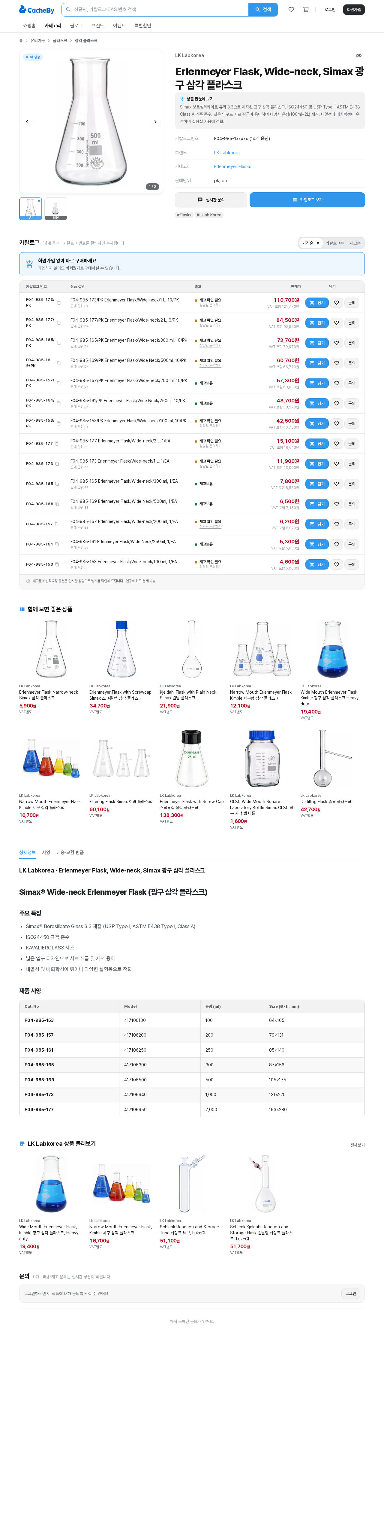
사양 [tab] (46, 852)
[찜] (291, 10)
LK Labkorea (189, 55)
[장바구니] (306, 10)
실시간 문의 (215, 199)
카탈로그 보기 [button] (311, 199)
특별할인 (143, 26)
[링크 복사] (359, 56)
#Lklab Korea (209, 214)
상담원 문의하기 (210, 305)
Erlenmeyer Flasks (232, 166)
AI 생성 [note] (34, 58)
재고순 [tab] (355, 243)
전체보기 (357, 1145)
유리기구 (38, 40)
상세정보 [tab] (27, 852)
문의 (352, 302)
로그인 (330, 9)
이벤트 (119, 26)
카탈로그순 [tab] (335, 243)
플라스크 (60, 40)
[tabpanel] (192, 991)
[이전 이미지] (27, 122)
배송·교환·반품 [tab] (70, 852)
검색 (267, 9)
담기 (321, 302)
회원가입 (354, 9)
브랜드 (98, 26)
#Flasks (184, 214)
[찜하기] (336, 302)
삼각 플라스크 (86, 40)
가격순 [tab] (311, 243)
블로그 (76, 26)
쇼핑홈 (29, 26)
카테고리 (53, 26)
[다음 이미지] (155, 122)
